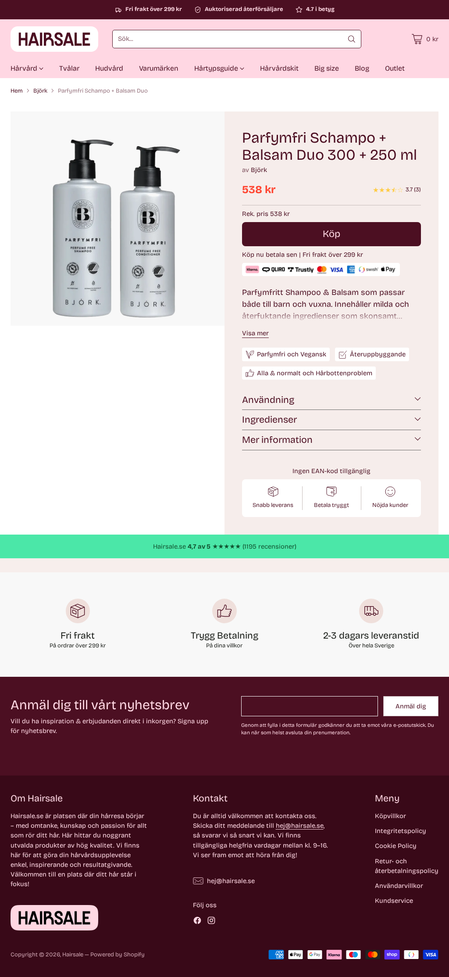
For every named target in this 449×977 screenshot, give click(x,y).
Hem (17, 90)
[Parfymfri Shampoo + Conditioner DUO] (117, 218)
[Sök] (351, 39)
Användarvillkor (399, 886)
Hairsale (72, 954)
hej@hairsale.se (300, 826)
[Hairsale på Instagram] (211, 921)
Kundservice (394, 901)
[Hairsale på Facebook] (197, 921)
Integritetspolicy (400, 831)
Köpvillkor (390, 816)
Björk (40, 90)
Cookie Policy (396, 846)
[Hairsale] (54, 39)
